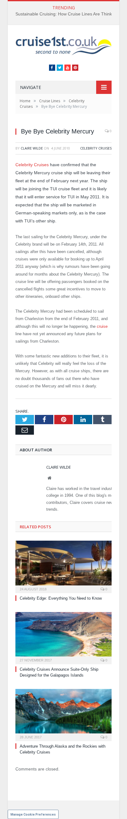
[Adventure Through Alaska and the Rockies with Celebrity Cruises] (63, 714)
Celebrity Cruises (96, 148)
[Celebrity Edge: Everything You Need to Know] (63, 566)
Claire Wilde (32, 148)
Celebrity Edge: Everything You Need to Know (61, 598)
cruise (102, 326)
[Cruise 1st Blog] (63, 45)
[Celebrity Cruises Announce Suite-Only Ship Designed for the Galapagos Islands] (63, 637)
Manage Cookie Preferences (33, 814)
